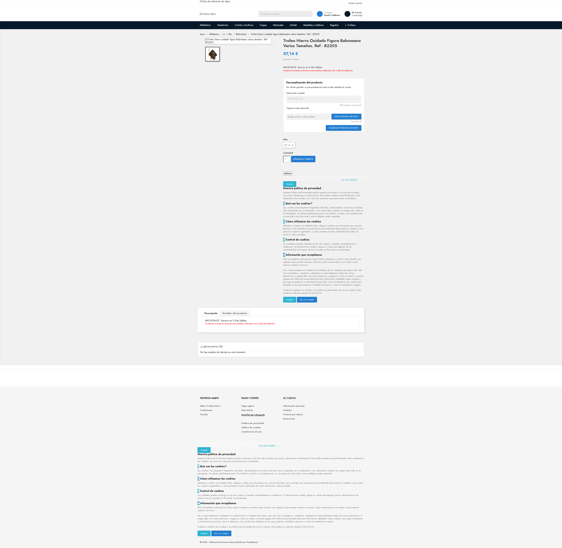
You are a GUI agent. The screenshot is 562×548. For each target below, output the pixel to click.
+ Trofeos (350, 25)
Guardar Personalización (343, 127)
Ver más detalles (349, 179)
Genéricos (222, 25)
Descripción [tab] (211, 313)
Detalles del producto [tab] (235, 313)
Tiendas (204, 414)
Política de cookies (251, 427)
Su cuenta (289, 398)
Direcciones (289, 418)
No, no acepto (307, 299)
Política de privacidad (252, 423)
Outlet (293, 25)
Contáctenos (206, 410)
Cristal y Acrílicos (244, 25)
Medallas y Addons (313, 25)
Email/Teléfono (332, 15)
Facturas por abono (293, 414)
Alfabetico (205, 25)
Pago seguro (247, 405)
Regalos (334, 25)
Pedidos (287, 410)
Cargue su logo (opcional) (297, 108)
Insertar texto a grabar (295, 93)
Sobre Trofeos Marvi (210, 405)
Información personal (293, 405)
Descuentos (247, 410)
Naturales (278, 25)
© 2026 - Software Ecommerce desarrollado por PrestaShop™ (229, 542)
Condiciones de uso (251, 431)
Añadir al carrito (303, 159)
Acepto (289, 184)
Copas (263, 25)
